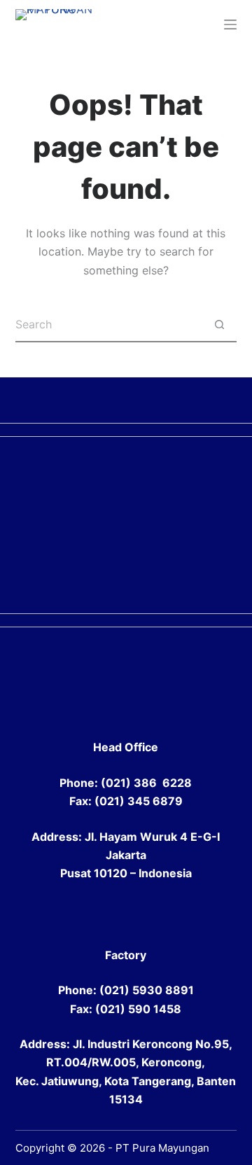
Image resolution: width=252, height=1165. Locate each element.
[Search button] (219, 324)
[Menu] (230, 24)
